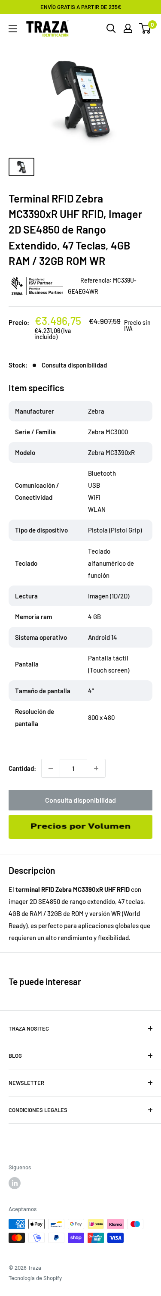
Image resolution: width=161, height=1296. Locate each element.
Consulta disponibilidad (80, 800)
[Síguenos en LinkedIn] (15, 1183)
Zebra (38, 285)
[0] (145, 28)
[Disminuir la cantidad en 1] (51, 768)
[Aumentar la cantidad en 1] (96, 768)
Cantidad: (22, 768)
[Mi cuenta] (128, 28)
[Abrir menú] (13, 28)
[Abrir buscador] (111, 28)
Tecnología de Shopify (35, 1277)
